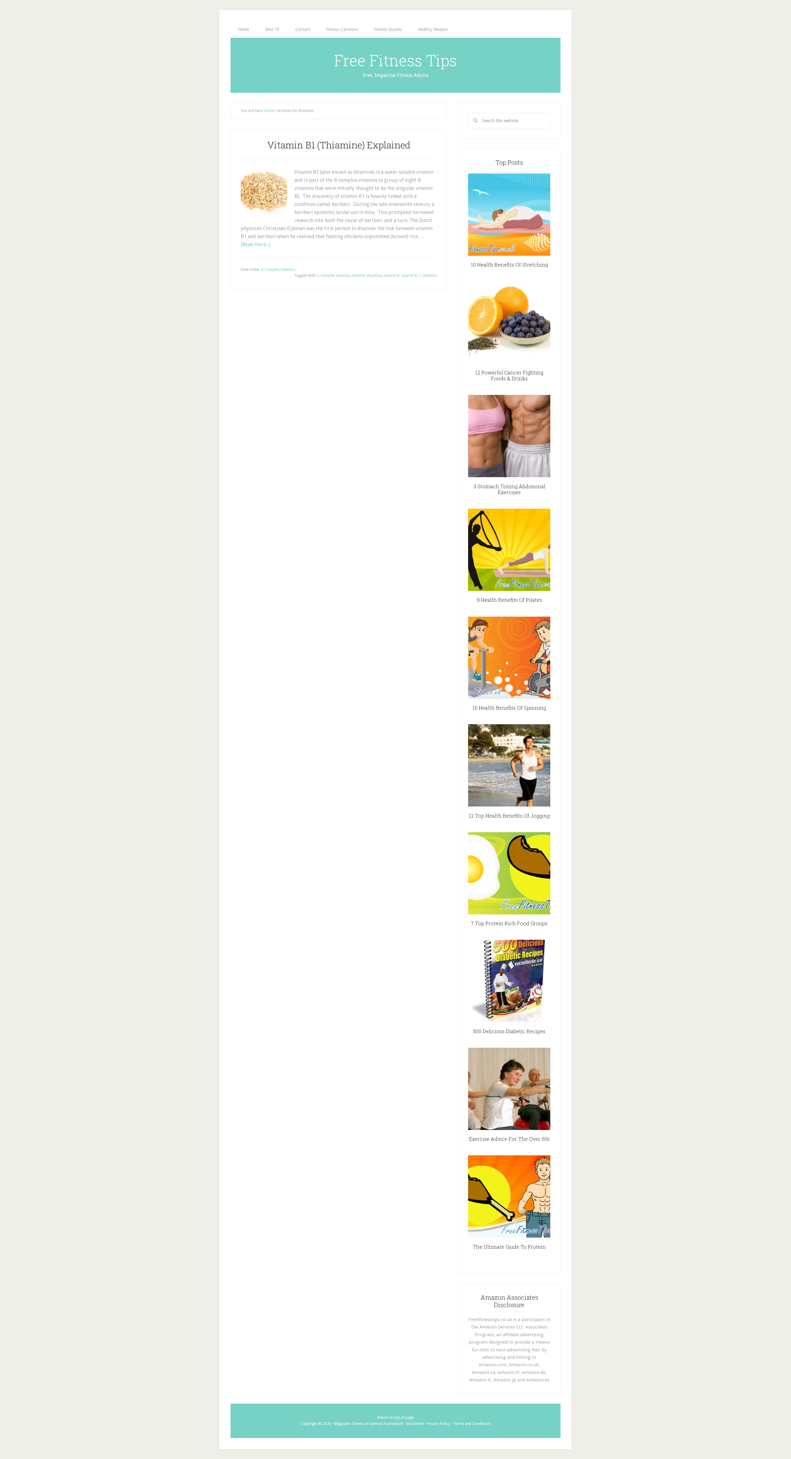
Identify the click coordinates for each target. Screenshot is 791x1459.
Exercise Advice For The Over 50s (509, 1139)
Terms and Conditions (472, 1424)
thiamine (374, 275)
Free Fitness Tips (395, 60)
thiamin (358, 275)
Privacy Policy (438, 1424)
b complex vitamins (333, 275)
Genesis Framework (386, 1424)
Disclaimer (415, 1424)
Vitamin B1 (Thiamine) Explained (338, 145)
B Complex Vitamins (278, 269)
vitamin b (392, 275)
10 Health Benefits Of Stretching (509, 264)
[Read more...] (255, 244)
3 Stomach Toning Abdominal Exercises (509, 489)
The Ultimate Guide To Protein (509, 1246)
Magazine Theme (348, 1424)
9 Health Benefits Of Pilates (509, 600)
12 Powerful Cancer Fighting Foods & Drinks (509, 375)
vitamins (429, 275)
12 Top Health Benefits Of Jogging (509, 815)
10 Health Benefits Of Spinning (509, 707)
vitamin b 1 (410, 275)
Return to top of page (395, 1417)
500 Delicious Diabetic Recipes (509, 1031)
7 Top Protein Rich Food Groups (509, 923)
